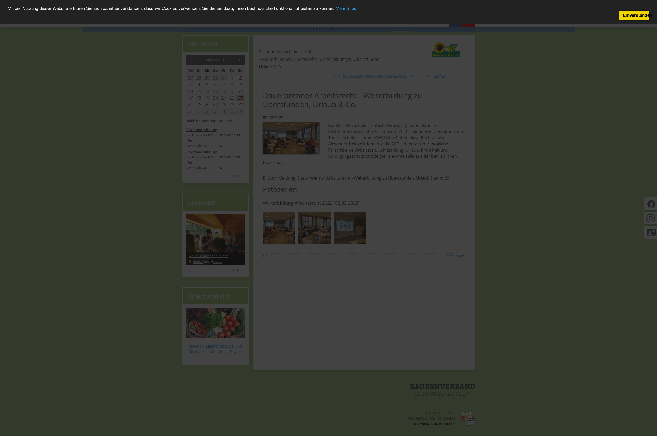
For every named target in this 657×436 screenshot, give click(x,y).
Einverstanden (636, 15)
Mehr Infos (346, 8)
